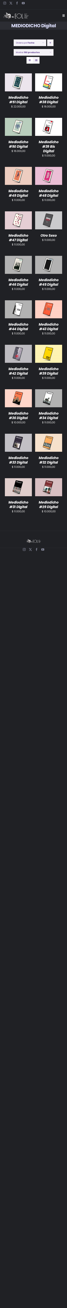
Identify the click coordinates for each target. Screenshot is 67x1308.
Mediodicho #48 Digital (49, 193)
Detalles (18, 87)
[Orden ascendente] (50, 42)
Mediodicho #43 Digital (49, 326)
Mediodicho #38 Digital (49, 99)
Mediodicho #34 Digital (49, 415)
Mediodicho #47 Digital (18, 237)
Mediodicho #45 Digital (49, 282)
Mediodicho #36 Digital (18, 415)
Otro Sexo (48, 235)
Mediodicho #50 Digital (18, 144)
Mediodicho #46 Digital (18, 282)
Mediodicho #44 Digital (18, 326)
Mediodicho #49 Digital (18, 193)
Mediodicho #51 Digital (18, 99)
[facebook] (17, 3)
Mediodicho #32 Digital (49, 460)
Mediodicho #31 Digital (18, 504)
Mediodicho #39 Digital (49, 371)
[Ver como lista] (36, 60)
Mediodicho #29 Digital (49, 504)
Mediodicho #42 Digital (18, 371)
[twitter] (10, 3)
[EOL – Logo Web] (15, 13)
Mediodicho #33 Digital (18, 460)
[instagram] (4, 3)
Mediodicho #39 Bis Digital (49, 146)
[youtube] (23, 3)
